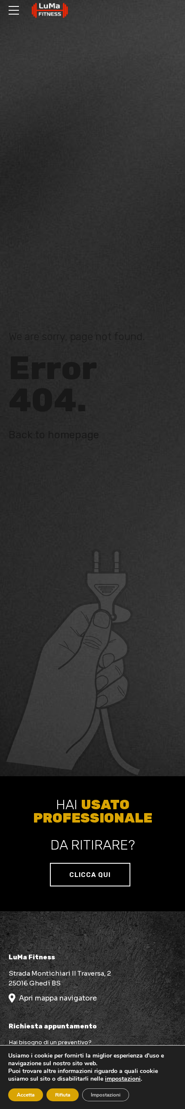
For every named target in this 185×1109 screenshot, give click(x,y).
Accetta (25, 1094)
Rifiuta (62, 1094)
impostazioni (123, 1079)
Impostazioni (105, 1094)
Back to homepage (54, 435)
